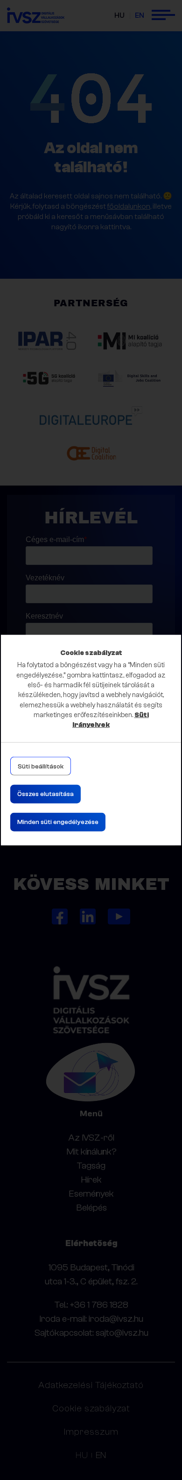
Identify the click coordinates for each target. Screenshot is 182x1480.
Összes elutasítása (45, 793)
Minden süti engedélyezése (57, 821)
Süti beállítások (40, 766)
